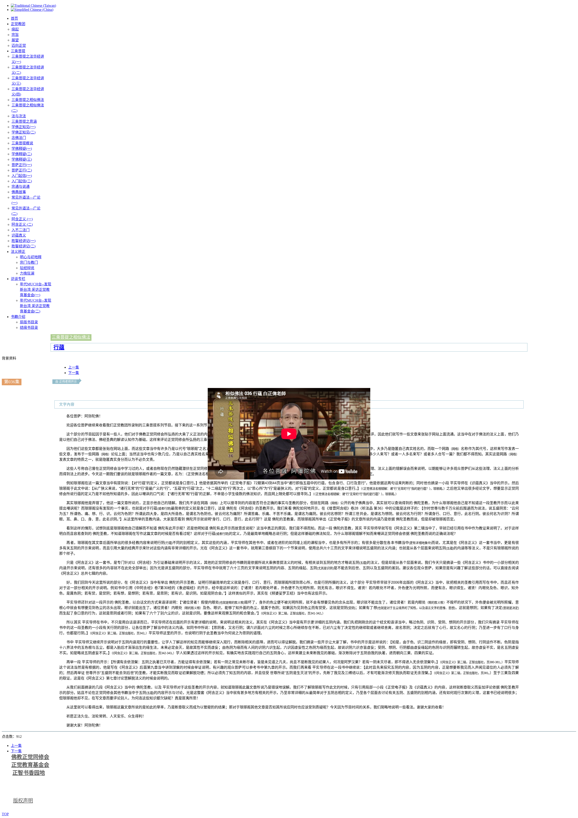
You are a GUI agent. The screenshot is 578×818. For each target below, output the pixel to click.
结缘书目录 (29, 327)
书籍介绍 (18, 317)
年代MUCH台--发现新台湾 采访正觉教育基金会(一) (35, 289)
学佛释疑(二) (22, 154)
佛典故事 (19, 192)
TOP (5, 814)
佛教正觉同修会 (30, 757)
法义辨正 (18, 252)
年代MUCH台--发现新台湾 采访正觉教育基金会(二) (35, 306)
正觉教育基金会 (30, 765)
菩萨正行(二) (22, 170)
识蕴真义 (19, 235)
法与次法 (19, 116)
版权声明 (23, 800)
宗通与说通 (21, 186)
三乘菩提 (18, 51)
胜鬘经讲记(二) (23, 246)
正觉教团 (18, 24)
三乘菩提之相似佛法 (28, 100)
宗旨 (15, 35)
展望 (15, 40)
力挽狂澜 (27, 273)
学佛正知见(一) (23, 127)
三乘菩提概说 (22, 143)
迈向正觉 (19, 45)
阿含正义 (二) (22, 224)
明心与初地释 (31, 257)
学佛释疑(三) (22, 159)
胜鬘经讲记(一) (23, 241)
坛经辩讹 (27, 268)
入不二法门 (21, 230)
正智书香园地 (28, 773)
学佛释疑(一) (22, 148)
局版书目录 (29, 322)
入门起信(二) (22, 181)
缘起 (15, 29)
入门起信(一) (22, 176)
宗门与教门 (29, 262)
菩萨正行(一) (22, 165)
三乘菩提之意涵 (24, 121)
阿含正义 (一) (22, 219)
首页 (14, 18)
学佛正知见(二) (23, 132)
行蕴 (59, 347)
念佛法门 (19, 138)
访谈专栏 (18, 279)
